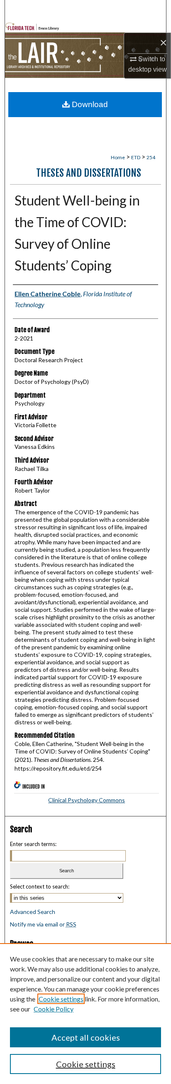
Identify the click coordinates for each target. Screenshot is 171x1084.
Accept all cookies (85, 1037)
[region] (85, 1013)
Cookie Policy (53, 1009)
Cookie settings (61, 999)
